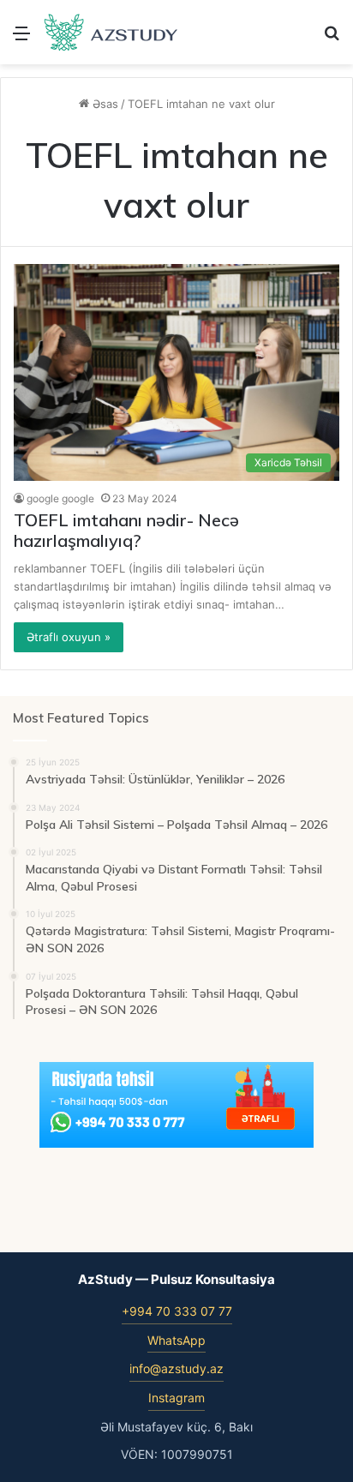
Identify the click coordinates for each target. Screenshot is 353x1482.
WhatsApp (176, 1340)
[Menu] (21, 39)
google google (60, 498)
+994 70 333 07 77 (177, 1311)
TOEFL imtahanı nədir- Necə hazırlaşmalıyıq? (126, 530)
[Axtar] (331, 39)
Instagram (176, 1397)
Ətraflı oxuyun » (69, 637)
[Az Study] (111, 32)
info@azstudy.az (176, 1368)
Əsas (103, 104)
